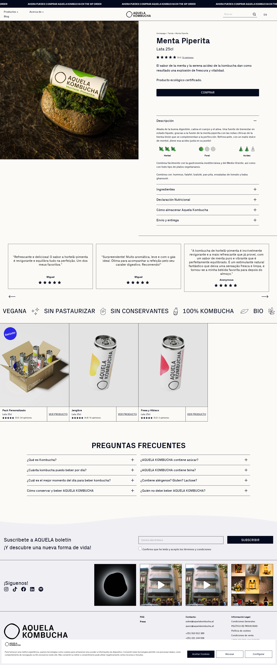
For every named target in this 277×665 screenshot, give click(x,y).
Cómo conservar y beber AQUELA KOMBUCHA (60, 490)
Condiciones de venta (242, 635)
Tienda (170, 33)
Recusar (229, 654)
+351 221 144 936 (195, 638)
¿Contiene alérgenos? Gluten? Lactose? (168, 480)
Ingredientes (165, 189)
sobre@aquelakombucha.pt (200, 621)
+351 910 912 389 (195, 633)
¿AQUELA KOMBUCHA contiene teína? (168, 470)
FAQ (142, 617)
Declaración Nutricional (173, 200)
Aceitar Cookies (201, 654)
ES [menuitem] (265, 14)
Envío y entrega (167, 220)
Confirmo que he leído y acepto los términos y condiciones (177, 549)
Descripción (165, 121)
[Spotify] (40, 589)
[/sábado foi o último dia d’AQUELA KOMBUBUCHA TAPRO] (161, 585)
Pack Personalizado (14, 410)
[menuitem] (267, 14)
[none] (267, 14)
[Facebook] (23, 589)
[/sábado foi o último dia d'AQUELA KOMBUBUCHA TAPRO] (206, 585)
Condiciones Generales (243, 621)
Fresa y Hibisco (150, 410)
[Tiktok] (15, 589)
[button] (63, 155)
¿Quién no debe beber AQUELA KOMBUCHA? (172, 490)
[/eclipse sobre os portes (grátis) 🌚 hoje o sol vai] (115, 585)
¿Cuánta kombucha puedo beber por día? (56, 470)
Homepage (161, 33)
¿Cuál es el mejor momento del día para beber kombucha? (69, 480)
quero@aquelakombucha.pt (200, 626)
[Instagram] (6, 589)
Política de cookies (241, 631)
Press (143, 621)
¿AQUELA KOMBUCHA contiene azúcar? (169, 460)
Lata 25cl (7, 414)
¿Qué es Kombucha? (41, 460)
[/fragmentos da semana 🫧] (252, 585)
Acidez (246, 155)
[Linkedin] (32, 589)
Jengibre (77, 410)
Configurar (258, 654)
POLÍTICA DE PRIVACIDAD (244, 626)
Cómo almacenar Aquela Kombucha (182, 210)
